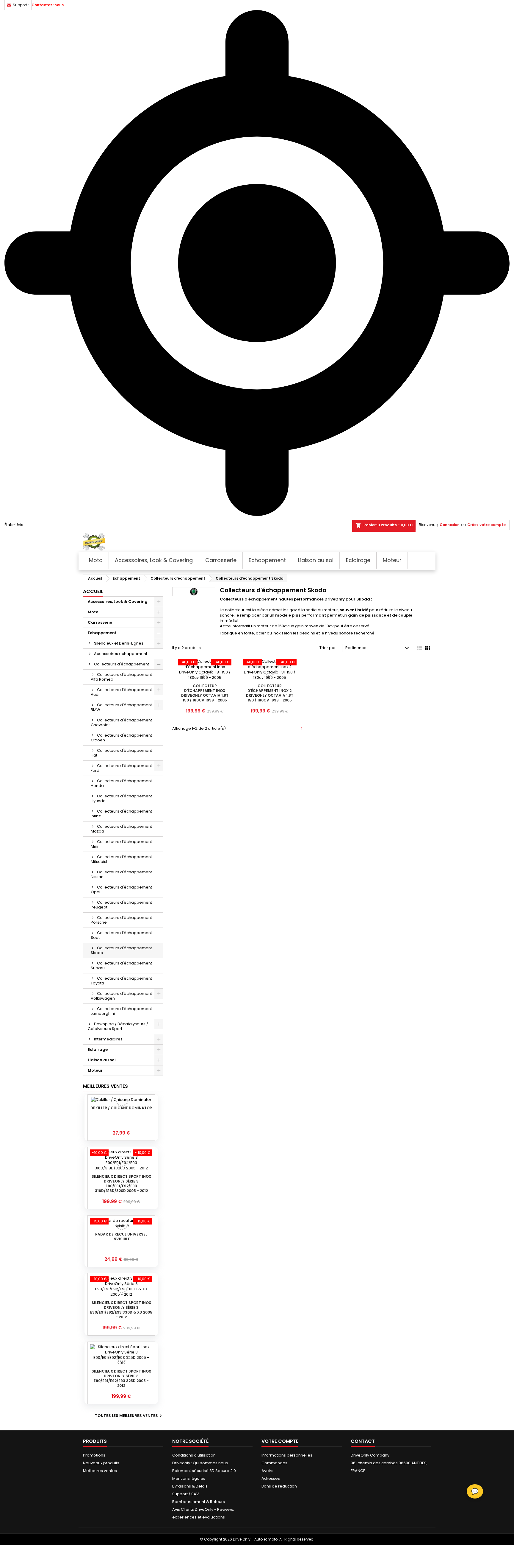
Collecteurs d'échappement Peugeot (121, 905)
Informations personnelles (286, 1455)
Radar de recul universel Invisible (121, 1236)
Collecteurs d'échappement (121, 664)
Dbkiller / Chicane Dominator (121, 1107)
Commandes (274, 1463)
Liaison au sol (102, 1060)
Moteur (95, 1070)
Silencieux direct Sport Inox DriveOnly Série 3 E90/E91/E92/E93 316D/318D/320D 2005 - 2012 (121, 1183)
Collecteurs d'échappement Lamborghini (121, 1011)
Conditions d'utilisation (194, 1455)
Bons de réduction (279, 1486)
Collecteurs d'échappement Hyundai (121, 798)
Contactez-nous (48, 4)
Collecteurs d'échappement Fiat (121, 753)
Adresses (270, 1478)
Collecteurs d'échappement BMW (121, 707)
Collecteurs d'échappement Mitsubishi (121, 859)
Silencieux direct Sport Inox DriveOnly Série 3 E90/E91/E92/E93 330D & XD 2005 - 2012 (121, 1310)
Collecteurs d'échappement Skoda (121, 950)
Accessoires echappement (120, 653)
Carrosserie (100, 622)
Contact (363, 1441)
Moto (93, 612)
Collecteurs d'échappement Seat (121, 935)
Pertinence (377, 648)
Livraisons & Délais (190, 1486)
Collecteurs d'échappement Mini (121, 844)
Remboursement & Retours (198, 1501)
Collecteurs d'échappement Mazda (121, 829)
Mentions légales (188, 1478)
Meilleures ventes (100, 1471)
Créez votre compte (486, 524)
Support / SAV (185, 1494)
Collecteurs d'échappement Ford (121, 768)
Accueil (93, 591)
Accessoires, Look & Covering (118, 601)
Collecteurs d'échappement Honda (121, 783)
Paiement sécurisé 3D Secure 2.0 (204, 1471)
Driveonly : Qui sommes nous (200, 1463)
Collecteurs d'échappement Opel (121, 889)
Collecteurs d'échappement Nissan (121, 874)
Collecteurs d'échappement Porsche (121, 920)
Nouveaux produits (101, 1463)
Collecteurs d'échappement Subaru (121, 965)
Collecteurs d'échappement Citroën (121, 737)
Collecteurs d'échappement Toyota (121, 980)
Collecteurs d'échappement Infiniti (121, 813)
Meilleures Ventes (105, 1086)
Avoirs (267, 1471)
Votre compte (279, 1441)
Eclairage (98, 1049)
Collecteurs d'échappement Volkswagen (121, 996)
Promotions (94, 1455)
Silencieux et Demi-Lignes (118, 643)
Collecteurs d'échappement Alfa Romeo (121, 677)
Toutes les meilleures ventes (129, 1415)
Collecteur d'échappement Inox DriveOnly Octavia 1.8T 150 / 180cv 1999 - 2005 (204, 693)
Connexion (450, 524)
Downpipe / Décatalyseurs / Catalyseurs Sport (118, 1026)
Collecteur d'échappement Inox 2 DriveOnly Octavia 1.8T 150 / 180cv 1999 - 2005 (269, 693)
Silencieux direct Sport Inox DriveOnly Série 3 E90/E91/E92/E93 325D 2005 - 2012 (121, 1378)
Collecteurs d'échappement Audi (121, 692)
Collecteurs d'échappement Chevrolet (121, 722)
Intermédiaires (108, 1039)
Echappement (102, 633)
